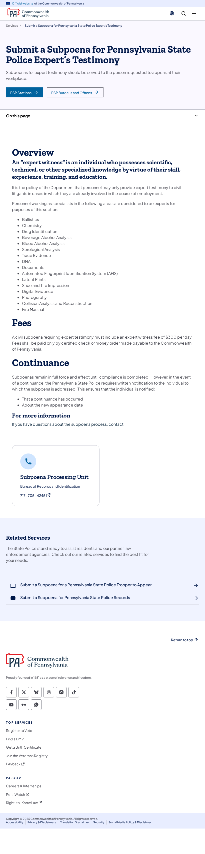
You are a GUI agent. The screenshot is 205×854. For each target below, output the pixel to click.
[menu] (194, 13)
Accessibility (14, 822)
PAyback (13, 764)
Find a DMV (15, 739)
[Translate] (171, 13)
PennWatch (15, 794)
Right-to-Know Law (22, 803)
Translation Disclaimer (74, 822)
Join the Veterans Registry (27, 756)
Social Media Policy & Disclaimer (129, 822)
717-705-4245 (35, 495)
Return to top (182, 640)
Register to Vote (19, 730)
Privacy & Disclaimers (42, 822)
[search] (183, 13)
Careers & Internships (23, 786)
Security (98, 822)
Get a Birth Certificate (24, 747)
